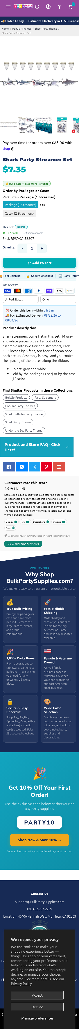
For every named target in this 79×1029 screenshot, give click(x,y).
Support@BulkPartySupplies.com (39, 901)
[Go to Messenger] (22, 466)
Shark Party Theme (46, 28)
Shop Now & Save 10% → (39, 839)
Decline (37, 1006)
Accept (37, 995)
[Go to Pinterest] (46, 466)
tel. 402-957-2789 (39, 909)
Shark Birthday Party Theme (24, 414)
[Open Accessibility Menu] (48, 6)
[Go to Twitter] (34, 466)
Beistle (21, 226)
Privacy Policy (21, 983)
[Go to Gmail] (59, 466)
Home (5, 28)
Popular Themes (21, 28)
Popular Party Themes (20, 406)
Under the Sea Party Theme (24, 430)
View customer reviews (23, 543)
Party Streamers (45, 397)
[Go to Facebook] (9, 466)
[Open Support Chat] (59, 6)
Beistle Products (16, 397)
